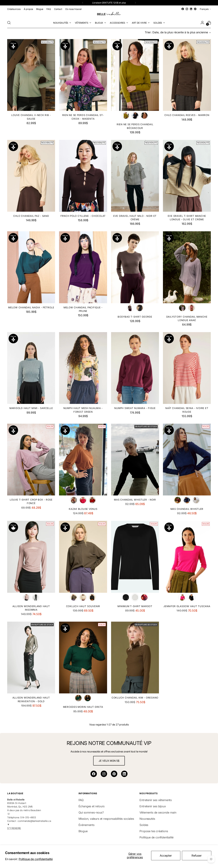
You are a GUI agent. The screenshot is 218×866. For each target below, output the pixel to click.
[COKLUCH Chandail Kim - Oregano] (135, 657)
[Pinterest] (114, 774)
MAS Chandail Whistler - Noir (135, 499)
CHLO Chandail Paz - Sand (31, 216)
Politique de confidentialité (36, 859)
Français (204, 9)
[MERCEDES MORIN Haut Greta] (83, 657)
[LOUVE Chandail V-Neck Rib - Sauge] (31, 75)
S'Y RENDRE (14, 828)
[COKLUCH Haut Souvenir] (83, 557)
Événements (86, 825)
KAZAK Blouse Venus (83, 509)
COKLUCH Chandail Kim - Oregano (135, 697)
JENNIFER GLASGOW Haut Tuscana (186, 606)
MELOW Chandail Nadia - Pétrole (31, 307)
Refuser (197, 855)
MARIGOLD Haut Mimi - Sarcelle (31, 408)
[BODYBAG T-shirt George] (135, 267)
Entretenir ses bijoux (152, 806)
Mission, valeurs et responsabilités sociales (106, 818)
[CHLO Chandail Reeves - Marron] (187, 75)
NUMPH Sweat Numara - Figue (134, 408)
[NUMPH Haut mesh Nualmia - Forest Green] (83, 368)
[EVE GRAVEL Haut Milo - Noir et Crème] (135, 176)
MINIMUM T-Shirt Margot (134, 606)
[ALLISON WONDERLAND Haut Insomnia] (31, 557)
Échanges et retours (92, 806)
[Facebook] (93, 774)
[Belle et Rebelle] (109, 14)
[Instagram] (104, 774)
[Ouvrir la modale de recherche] (9, 22)
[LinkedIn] (124, 774)
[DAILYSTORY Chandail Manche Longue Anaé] (187, 267)
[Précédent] (82, 2)
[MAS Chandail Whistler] (187, 459)
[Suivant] (135, 2)
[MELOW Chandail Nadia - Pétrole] (31, 267)
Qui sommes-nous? (91, 812)
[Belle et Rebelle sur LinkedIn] (191, 8)
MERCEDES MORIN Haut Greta (83, 707)
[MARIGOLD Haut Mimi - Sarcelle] (31, 368)
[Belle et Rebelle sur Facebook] (182, 8)
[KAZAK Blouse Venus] (83, 459)
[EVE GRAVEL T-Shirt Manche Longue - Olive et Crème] (187, 176)
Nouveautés (147, 818)
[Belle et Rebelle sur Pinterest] (195, 8)
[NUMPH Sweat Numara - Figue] (135, 368)
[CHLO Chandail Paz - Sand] (31, 176)
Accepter (166, 855)
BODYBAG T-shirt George (135, 316)
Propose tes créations (153, 831)
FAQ (81, 800)
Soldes (143, 825)
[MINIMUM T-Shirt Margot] (135, 557)
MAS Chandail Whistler (186, 509)
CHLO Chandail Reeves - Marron (186, 115)
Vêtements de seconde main (157, 812)
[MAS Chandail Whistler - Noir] (135, 459)
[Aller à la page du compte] (202, 22)
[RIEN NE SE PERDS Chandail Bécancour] (135, 75)
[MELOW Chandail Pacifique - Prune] (83, 267)
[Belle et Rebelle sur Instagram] (186, 8)
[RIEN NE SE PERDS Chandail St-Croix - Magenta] (83, 75)
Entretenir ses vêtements (155, 800)
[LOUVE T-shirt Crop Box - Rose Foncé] (31, 459)
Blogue (83, 831)
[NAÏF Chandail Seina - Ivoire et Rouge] (187, 368)
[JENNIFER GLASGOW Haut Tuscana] (187, 557)
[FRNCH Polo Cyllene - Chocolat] (83, 176)
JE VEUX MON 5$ (109, 760)
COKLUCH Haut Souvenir (83, 606)
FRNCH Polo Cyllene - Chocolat (83, 216)
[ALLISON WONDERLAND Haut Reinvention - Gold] (31, 657)
